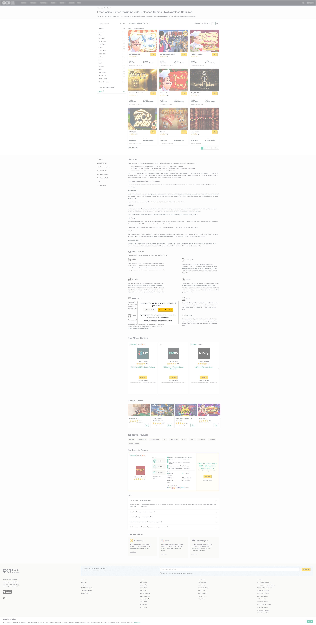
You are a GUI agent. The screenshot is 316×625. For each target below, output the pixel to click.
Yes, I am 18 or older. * (165, 310)
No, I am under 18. (149, 310)
